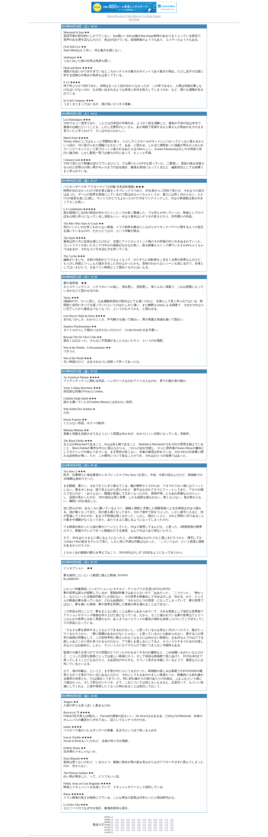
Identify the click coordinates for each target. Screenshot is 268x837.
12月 (111, 817)
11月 (166, 820)
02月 (117, 820)
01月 (111, 820)
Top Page (134, 18)
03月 (122, 820)
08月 (150, 820)
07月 (144, 820)
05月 (133, 820)
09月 (155, 820)
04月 (128, 820)
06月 (139, 820)
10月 (161, 820)
